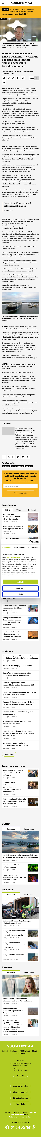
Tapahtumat (21, 1053)
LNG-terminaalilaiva (17, 466)
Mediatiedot (20, 1104)
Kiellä (21, 594)
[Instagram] (18, 1128)
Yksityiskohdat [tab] (19, 547)
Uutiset (5, 521)
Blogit (34, 1051)
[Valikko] (3, 3)
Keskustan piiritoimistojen (23, 1113)
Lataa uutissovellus (20, 1086)
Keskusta (5, 9)
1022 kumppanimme (14, 557)
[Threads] (34, 1129)
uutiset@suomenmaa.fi (20, 1065)
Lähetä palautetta (20, 1098)
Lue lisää (22, 14)
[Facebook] (8, 1128)
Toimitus (20, 1075)
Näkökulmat (25, 1051)
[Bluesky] (29, 1129)
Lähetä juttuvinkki (20, 1092)
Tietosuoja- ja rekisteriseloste (20, 1117)
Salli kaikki (20, 582)
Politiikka (3, 19)
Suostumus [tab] (6, 547)
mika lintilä (29, 466)
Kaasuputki (6, 466)
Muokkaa (19, 588)
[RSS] (23, 1128)
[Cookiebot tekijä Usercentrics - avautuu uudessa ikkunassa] (29, 541)
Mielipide (6, 926)
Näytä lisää (9, 754)
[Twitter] (13, 1129)
